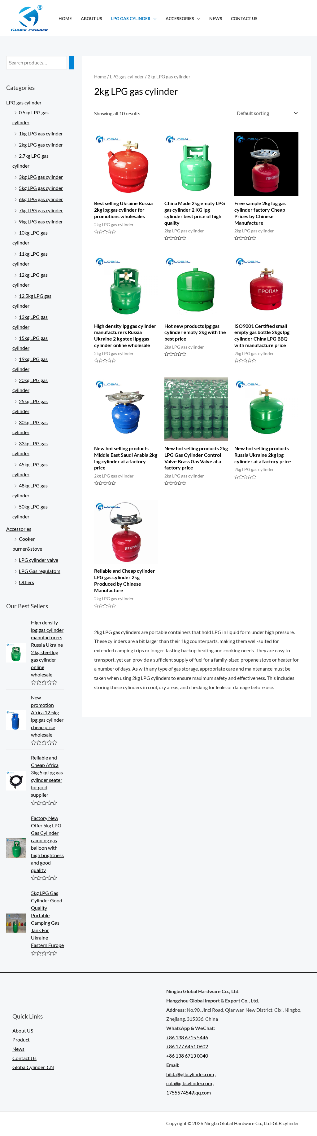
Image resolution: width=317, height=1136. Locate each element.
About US (91, 18)
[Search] (71, 62)
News (215, 18)
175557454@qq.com (188, 1092)
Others (26, 582)
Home (65, 18)
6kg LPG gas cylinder (41, 199)
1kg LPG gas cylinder (41, 133)
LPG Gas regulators (39, 571)
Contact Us (244, 18)
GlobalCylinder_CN (33, 1067)
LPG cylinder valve (38, 560)
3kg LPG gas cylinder (41, 177)
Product (21, 1039)
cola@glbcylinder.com (189, 1083)
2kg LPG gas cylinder (41, 145)
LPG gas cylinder (130, 18)
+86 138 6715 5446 (187, 1037)
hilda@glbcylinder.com (190, 1074)
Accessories (180, 18)
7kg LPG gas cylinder (41, 210)
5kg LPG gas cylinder (41, 188)
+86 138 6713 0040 (187, 1056)
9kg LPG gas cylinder (41, 221)
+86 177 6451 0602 (187, 1046)
